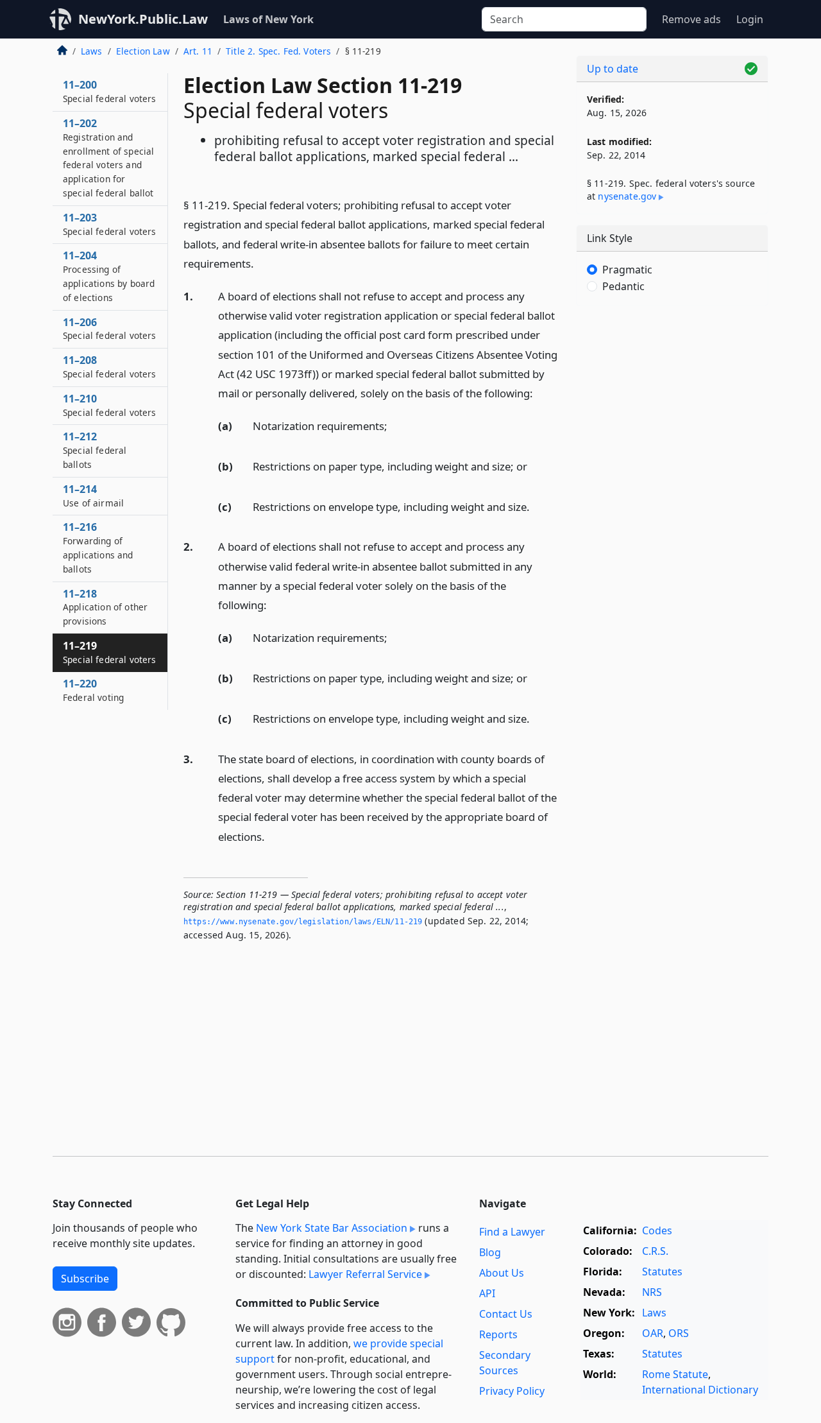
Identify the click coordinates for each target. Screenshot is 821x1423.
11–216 (98, 547)
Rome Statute (675, 1374)
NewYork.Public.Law (143, 19)
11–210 (110, 405)
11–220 (93, 690)
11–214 (93, 495)
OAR (652, 1333)
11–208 (110, 366)
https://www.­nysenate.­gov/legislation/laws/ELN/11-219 (302, 921)
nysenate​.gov (627, 196)
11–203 (110, 224)
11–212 (94, 449)
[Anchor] (261, 262)
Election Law (143, 51)
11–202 (108, 157)
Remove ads (691, 19)
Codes (657, 1230)
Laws (92, 51)
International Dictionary (700, 1390)
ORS (678, 1333)
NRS (652, 1292)
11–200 (110, 91)
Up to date (612, 69)
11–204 (109, 275)
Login (749, 19)
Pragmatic (627, 270)
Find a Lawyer (512, 1232)
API (487, 1293)
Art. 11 (197, 51)
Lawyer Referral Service (365, 1274)
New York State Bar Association (331, 1228)
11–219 (110, 652)
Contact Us (505, 1314)
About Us (501, 1273)
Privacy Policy (512, 1391)
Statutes (662, 1271)
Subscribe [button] (85, 1279)
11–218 (105, 607)
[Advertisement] (672, 516)
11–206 (110, 328)
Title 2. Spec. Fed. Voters (278, 51)
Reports (498, 1334)
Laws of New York (268, 19)
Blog (490, 1252)
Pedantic (623, 286)
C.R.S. (655, 1251)
